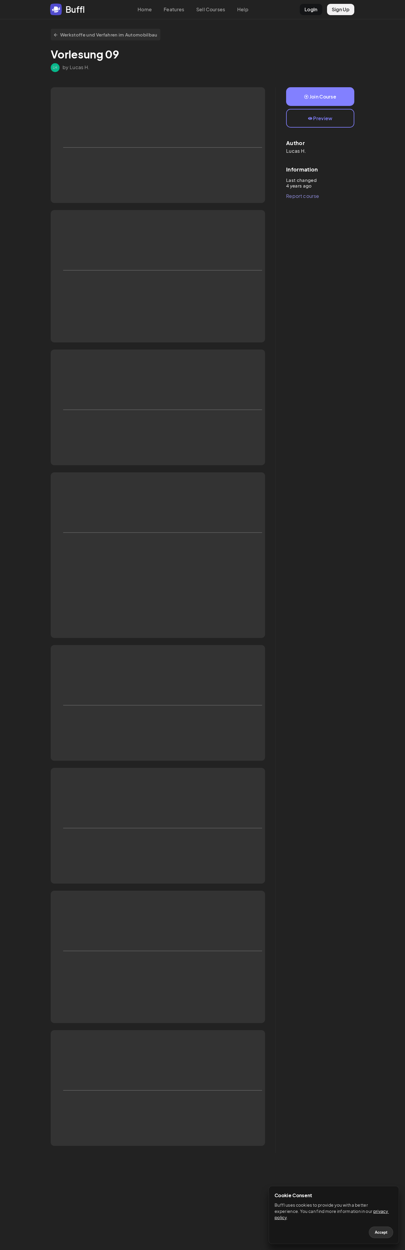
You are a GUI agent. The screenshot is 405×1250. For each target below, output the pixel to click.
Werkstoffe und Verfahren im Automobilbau (108, 34)
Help (242, 9)
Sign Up (341, 9)
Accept (381, 1232)
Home (145, 9)
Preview (322, 118)
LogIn (311, 9)
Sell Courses (210, 9)
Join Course (323, 96)
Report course (302, 196)
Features (174, 9)
